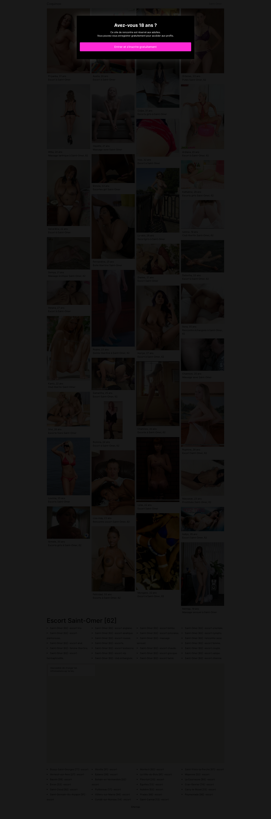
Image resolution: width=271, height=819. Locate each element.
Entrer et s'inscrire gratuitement (135, 46)
